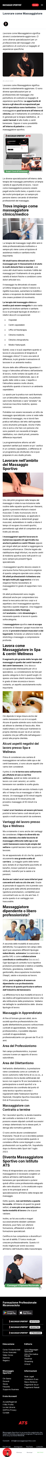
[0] (28, 5)
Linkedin (39, 1447)
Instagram (18, 1447)
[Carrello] (28, 5)
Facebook (6, 1447)
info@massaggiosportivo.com (23, 1441)
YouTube (29, 1447)
